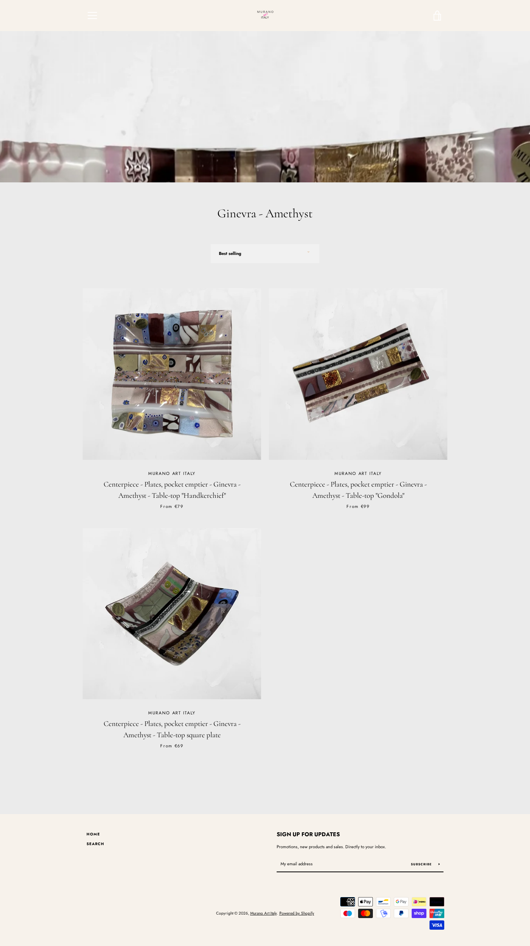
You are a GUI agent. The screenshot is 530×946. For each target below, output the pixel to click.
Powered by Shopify (296, 913)
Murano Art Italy (263, 913)
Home (93, 834)
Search (95, 844)
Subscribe (422, 864)
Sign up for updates (308, 834)
